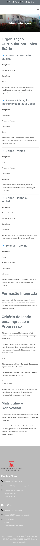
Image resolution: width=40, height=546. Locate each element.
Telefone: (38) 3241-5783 (13, 510)
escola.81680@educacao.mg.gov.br (17, 486)
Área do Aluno (14, 2)
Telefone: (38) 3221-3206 (13, 481)
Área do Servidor (28, 2)
